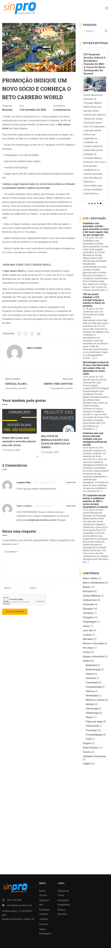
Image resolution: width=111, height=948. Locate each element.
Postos (86, 652)
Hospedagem (90, 621)
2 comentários (62, 109)
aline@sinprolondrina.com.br (42, 520)
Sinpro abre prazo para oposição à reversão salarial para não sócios (19, 441)
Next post (68, 379)
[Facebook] (19, 334)
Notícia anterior (13, 379)
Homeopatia (92, 695)
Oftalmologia (92, 713)
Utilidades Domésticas (94, 756)
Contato (43, 924)
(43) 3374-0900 (14, 900)
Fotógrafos (88, 617)
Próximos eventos (44, 911)
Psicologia (91, 730)
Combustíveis (90, 600)
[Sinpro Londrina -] (20, 8)
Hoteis (86, 626)
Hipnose (90, 691)
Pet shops (88, 647)
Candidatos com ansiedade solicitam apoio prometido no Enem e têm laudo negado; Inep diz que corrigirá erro (96, 229)
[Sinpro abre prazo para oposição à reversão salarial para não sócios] (19, 421)
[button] (37, 456)
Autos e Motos (90, 578)
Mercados (88, 639)
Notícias (7, 109)
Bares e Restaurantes (94, 582)
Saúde (86, 660)
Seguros (87, 743)
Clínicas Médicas (91, 595)
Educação (87, 608)
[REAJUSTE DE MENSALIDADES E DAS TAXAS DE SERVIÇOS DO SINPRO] (58, 420)
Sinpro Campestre (45, 931)
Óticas (89, 717)
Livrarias (87, 634)
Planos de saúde (94, 721)
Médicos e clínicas (95, 700)
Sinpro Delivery (90, 747)
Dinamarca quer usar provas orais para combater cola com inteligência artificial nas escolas (95, 439)
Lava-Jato (88, 630)
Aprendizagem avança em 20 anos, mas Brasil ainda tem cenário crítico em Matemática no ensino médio (96, 368)
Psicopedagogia (94, 734)
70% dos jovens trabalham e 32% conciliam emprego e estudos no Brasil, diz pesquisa (94, 300)
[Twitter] (25, 334)
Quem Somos (43, 893)
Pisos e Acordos (62, 911)
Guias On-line (44, 902)
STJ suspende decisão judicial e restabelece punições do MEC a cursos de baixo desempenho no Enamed (95, 501)
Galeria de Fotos (63, 893)
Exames (90, 673)
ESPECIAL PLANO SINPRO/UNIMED (15, 385)
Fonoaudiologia (93, 686)
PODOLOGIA (92, 726)
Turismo (87, 752)
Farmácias (88, 613)
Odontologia (92, 708)
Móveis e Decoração (93, 643)
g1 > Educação (95, 218)
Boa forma (88, 591)
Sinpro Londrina (34, 348)
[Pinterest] (32, 334)
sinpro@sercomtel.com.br (19, 905)
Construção (88, 604)
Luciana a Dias (24, 482)
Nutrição (90, 704)
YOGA (88, 739)
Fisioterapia (92, 682)
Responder (71, 482)
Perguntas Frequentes (64, 902)
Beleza (86, 587)
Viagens (87, 763)
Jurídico (43, 919)
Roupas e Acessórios (94, 656)
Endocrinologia (93, 669)
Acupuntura (91, 665)
